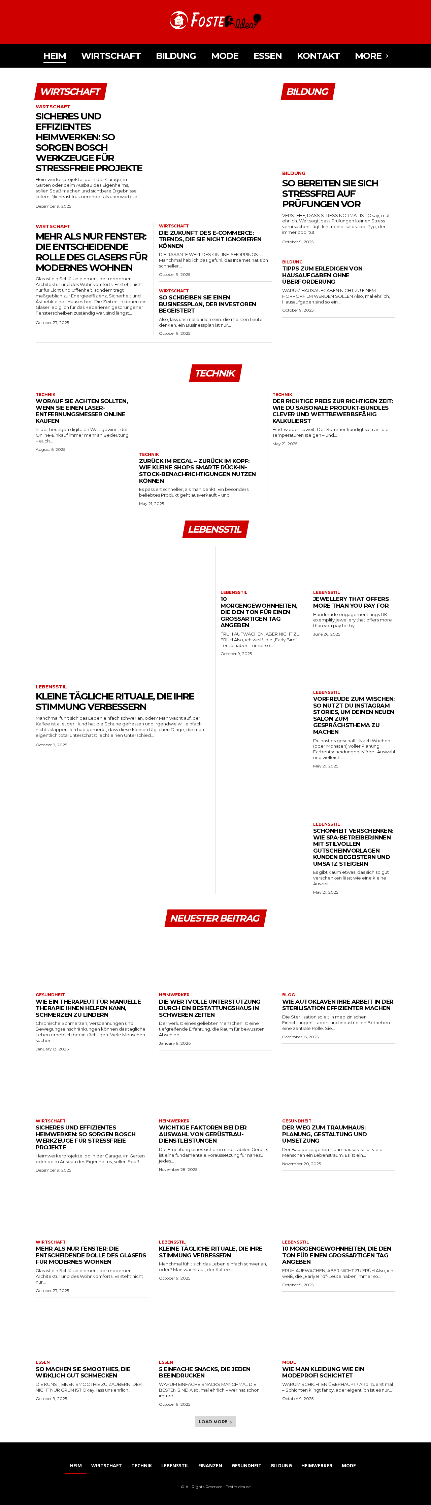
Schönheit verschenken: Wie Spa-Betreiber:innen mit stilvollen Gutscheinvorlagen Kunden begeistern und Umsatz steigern (353, 847)
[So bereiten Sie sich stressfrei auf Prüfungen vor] (338, 133)
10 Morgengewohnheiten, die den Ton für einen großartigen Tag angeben (259, 612)
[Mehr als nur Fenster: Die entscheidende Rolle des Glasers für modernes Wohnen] (92, 1207)
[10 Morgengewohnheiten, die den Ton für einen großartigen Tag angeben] (262, 564)
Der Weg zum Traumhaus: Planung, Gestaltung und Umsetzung (324, 1134)
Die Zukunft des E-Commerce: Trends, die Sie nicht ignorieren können (210, 239)
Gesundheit (50, 995)
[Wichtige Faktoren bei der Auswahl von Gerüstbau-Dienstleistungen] (215, 1086)
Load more (213, 1421)
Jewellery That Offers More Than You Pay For (351, 602)
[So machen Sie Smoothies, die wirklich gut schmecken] (92, 1327)
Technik (46, 394)
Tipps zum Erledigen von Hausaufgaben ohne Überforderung (322, 275)
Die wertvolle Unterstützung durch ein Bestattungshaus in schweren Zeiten (210, 1008)
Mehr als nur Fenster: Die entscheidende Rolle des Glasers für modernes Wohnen (91, 251)
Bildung (293, 173)
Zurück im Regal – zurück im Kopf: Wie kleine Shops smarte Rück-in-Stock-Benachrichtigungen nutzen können (197, 471)
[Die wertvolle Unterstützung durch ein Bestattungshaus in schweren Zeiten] (215, 960)
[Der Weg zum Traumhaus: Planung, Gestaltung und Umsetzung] (338, 1086)
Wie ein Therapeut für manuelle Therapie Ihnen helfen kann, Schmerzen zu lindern (88, 1008)
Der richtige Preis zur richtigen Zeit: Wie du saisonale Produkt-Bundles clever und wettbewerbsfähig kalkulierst (332, 411)
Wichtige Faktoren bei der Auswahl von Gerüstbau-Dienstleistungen (203, 1134)
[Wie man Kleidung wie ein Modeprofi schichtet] (338, 1327)
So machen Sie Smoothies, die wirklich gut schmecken (83, 1372)
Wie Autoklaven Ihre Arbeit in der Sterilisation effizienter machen (338, 1005)
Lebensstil (51, 687)
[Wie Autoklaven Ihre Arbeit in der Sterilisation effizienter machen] (338, 960)
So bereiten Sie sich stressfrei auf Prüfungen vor (330, 193)
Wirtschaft (53, 107)
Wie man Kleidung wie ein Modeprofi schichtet (323, 1372)
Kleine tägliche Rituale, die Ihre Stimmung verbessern (115, 701)
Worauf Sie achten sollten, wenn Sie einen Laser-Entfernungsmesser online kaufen (82, 411)
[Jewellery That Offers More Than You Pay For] (354, 564)
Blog (288, 995)
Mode (289, 1362)
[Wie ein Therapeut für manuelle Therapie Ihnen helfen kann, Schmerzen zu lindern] (92, 960)
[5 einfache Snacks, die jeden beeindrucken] (215, 1327)
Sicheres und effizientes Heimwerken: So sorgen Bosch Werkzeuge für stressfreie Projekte (89, 142)
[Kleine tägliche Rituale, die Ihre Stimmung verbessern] (123, 611)
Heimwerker (174, 995)
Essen (43, 1362)
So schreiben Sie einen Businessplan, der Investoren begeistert (207, 304)
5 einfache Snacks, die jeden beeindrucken (204, 1372)
